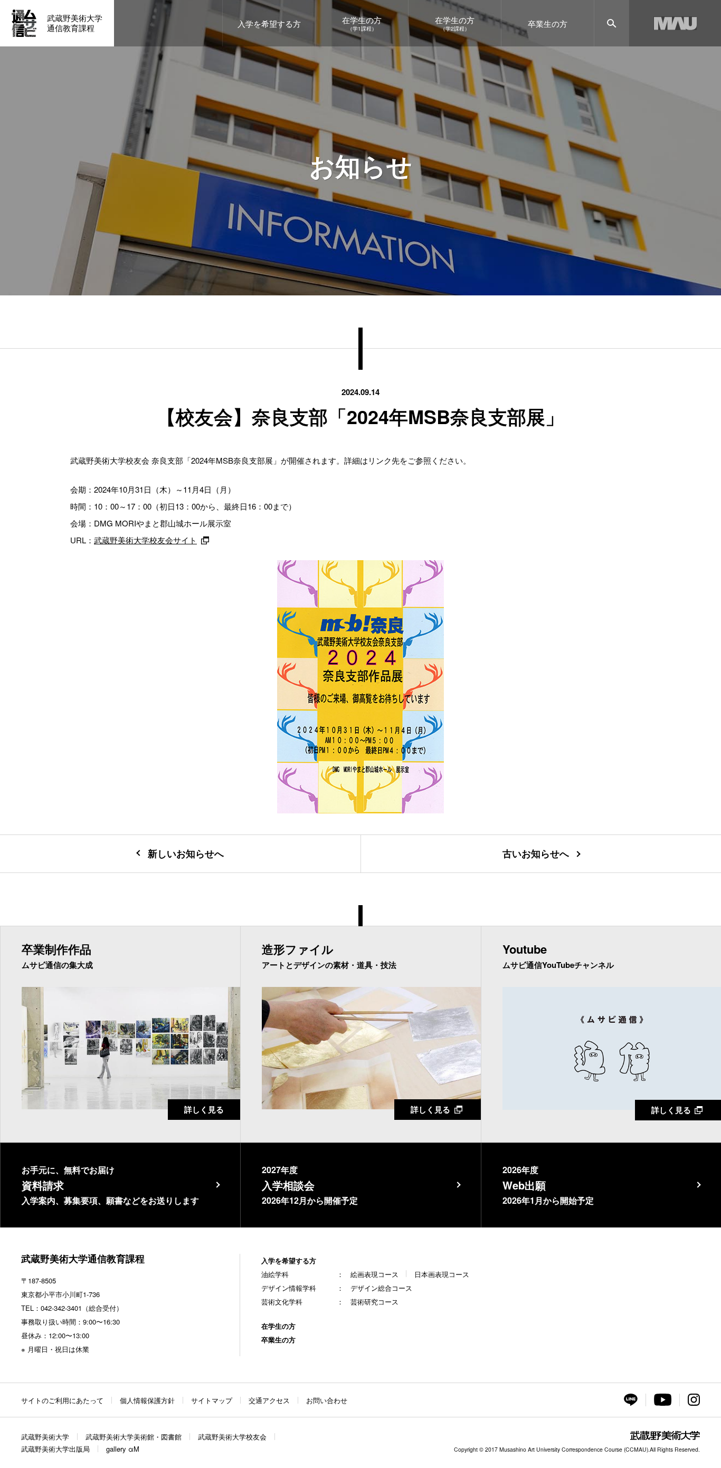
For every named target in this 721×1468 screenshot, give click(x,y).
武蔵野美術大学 (45, 1437)
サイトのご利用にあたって (62, 1400)
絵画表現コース (374, 1274)
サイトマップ (211, 1400)
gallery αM (122, 1449)
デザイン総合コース (381, 1288)
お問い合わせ (326, 1400)
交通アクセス (269, 1400)
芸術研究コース (374, 1302)
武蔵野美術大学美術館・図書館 (134, 1437)
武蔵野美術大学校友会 (232, 1437)
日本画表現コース (441, 1274)
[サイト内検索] (611, 23)
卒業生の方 (278, 1340)
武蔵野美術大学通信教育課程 (83, 1258)
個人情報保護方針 (147, 1400)
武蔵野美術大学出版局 (55, 1449)
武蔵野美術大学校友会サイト (145, 539)
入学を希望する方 (288, 1260)
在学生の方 (278, 1326)
